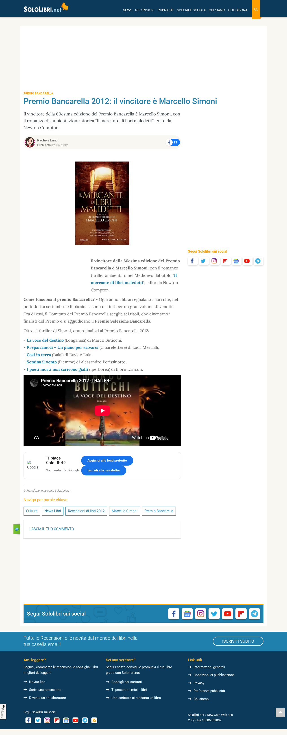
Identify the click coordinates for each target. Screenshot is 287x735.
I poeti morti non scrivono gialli (57, 369)
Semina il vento (42, 361)
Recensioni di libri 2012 (86, 511)
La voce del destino (45, 340)
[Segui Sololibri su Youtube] (247, 261)
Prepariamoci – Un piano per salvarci (62, 347)
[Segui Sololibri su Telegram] (258, 261)
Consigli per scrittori (126, 682)
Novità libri (37, 682)
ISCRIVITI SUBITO (238, 641)
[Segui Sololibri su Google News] (237, 261)
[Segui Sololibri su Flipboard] (226, 261)
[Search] (256, 9)
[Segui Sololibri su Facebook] (193, 261)
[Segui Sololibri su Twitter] (204, 261)
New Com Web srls (220, 715)
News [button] (127, 10)
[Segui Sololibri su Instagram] (215, 261)
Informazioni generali (209, 667)
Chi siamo (201, 699)
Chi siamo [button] (217, 10)
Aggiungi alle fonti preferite (107, 460)
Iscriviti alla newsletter (103, 470)
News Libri (52, 511)
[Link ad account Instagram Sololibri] (47, 720)
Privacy (199, 683)
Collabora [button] (237, 10)
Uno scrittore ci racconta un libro (136, 698)
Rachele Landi (47, 140)
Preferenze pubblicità (209, 691)
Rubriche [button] (166, 10)
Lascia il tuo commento (51, 529)
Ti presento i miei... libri (129, 690)
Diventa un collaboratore (47, 698)
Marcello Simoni (124, 511)
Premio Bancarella (158, 511)
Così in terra (39, 354)
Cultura (31, 511)
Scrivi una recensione (45, 690)
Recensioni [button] (144, 10)
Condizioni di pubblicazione (214, 675)
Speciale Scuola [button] (191, 10)
